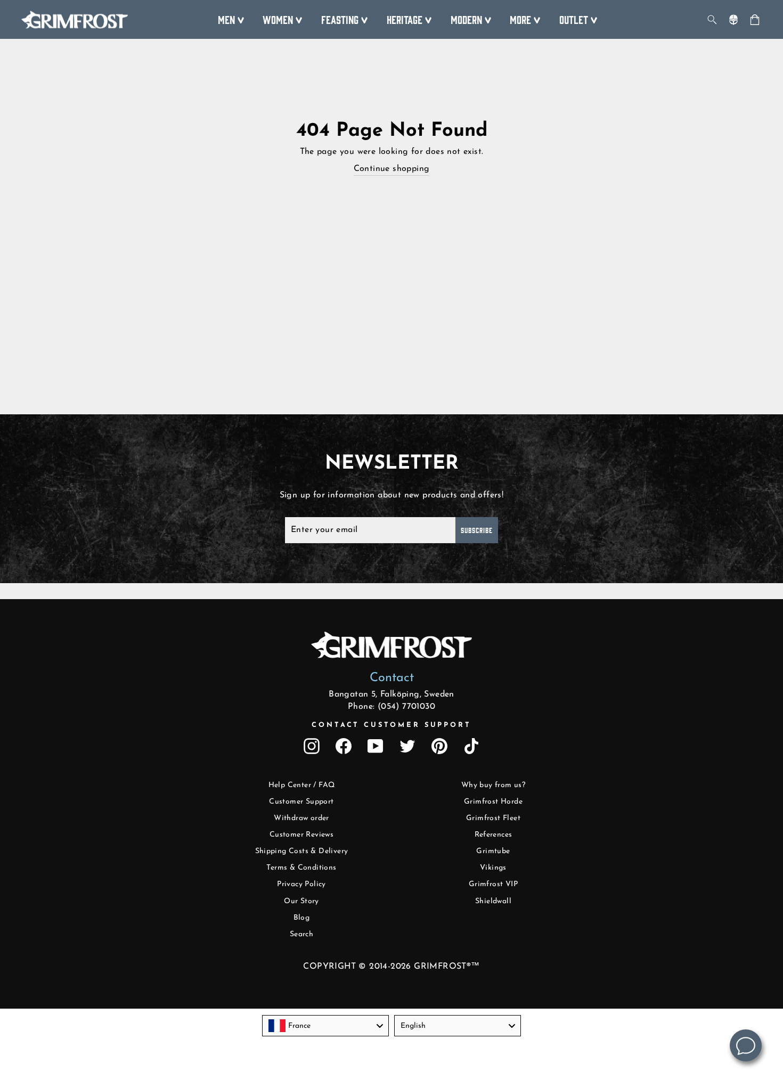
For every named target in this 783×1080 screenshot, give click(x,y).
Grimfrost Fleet (493, 818)
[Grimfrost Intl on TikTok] (471, 746)
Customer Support (301, 802)
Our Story (301, 901)
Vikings (493, 868)
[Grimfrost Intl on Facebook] (344, 746)
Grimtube (493, 851)
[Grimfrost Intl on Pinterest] (439, 746)
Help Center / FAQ (301, 785)
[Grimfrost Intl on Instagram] (312, 746)
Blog (301, 918)
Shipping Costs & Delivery (301, 851)
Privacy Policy (301, 884)
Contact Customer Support (391, 725)
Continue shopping (392, 169)
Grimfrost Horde (493, 802)
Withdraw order (301, 818)
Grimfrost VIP (493, 884)
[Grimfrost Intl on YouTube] (376, 746)
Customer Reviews (301, 835)
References (493, 835)
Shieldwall (493, 901)
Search (301, 934)
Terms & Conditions (301, 868)
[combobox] (325, 1025)
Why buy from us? (493, 785)
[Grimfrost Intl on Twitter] (407, 746)
